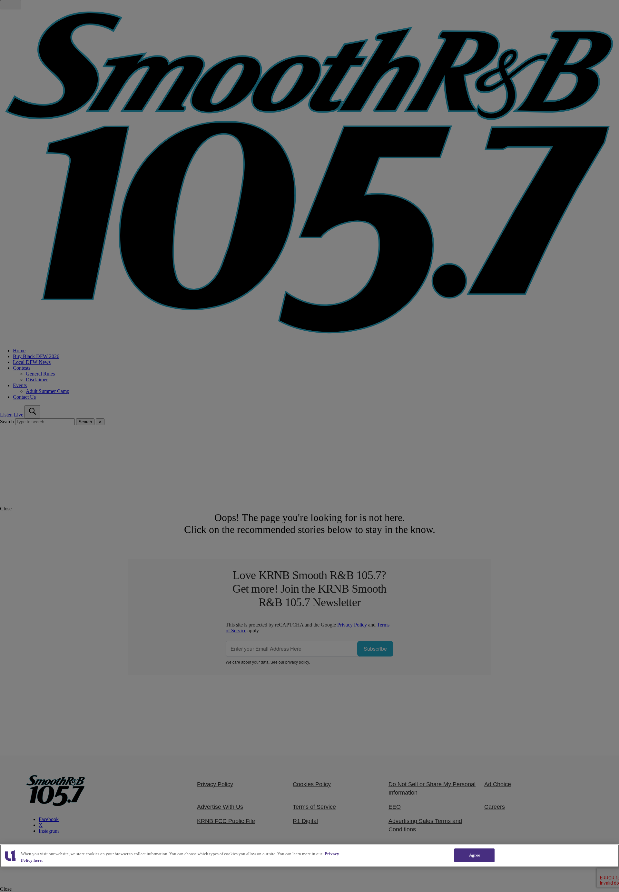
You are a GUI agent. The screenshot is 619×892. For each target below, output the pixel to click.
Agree (474, 855)
